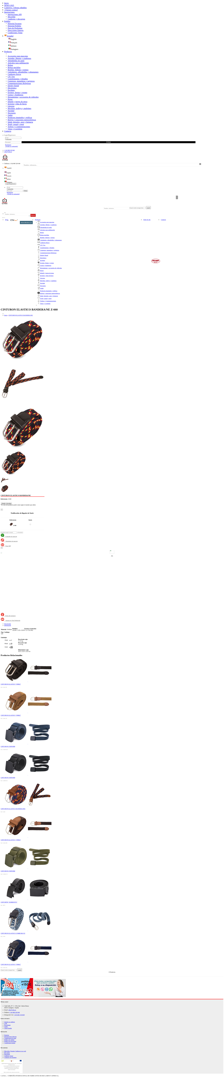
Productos (8, 51)
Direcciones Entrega (15, 30)
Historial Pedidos (14, 26)
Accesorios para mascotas (18, 56)
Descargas (7, 1054)
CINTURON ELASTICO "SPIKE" (11, 684)
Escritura (11, 90)
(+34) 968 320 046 (9, 150)
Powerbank (7, 1025)
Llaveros (11, 106)
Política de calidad (9, 1040)
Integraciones (9, 12)
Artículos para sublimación (18, 63)
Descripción (7, 624)
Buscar (33, 215)
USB (5, 1023)
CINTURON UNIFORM (8, 746)
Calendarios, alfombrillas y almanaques (23, 72)
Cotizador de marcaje (10, 536)
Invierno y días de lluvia (17, 104)
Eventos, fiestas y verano (17, 92)
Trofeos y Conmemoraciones (19, 126)
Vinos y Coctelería (15, 129)
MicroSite (11, 17)
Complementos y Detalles (18, 79)
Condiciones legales (9, 1043)
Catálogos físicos (14, 74)
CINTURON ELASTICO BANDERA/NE (20, 315)
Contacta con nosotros (10, 1057)
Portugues (14, 49)
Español (10, 36)
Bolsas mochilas (14, 67)
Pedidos (7, 21)
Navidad (11, 111)
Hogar (10, 99)
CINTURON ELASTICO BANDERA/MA (13, 809)
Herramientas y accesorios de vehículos (23, 97)
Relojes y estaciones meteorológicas (22, 120)
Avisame (20, 532)
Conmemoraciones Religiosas (19, 83)
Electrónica (12, 88)
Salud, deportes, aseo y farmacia (20, 122)
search (148, 208)
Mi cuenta (7, 1053)
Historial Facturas (15, 23)
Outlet (10, 115)
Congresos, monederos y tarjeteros (21, 81)
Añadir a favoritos (6, 503)
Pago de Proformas (15, 28)
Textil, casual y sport (16, 124)
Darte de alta (146, 219)
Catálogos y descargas (16, 19)
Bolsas (10, 65)
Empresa (6, 1035)
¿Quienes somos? (11, 10)
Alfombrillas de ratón (16, 60)
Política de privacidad (10, 1041)
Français (14, 42)
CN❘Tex (11, 76)
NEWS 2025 (9, 5)
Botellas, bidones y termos (18, 70)
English (13, 39)
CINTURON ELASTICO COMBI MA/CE (13, 933)
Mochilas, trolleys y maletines (19, 108)
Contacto (7, 131)
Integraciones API (15, 14)
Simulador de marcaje (11, 541)
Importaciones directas (10, 1036)
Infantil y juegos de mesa (17, 101)
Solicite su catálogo (9, 1022)
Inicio (6, 3)
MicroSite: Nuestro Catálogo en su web (15, 1051)
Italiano (13, 46)
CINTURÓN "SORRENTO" (9, 902)
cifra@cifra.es (8, 152)
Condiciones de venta (10, 1038)
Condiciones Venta (15, 32)
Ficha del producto (10, 616)
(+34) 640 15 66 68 (19, 1015)
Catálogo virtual (8, 1056)
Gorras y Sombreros (15, 95)
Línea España (8, 1028)
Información (7, 625)
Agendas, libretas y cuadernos (19, 58)
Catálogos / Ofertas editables (15, 7)
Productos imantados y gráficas (20, 117)
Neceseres (12, 113)
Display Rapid (13, 86)
